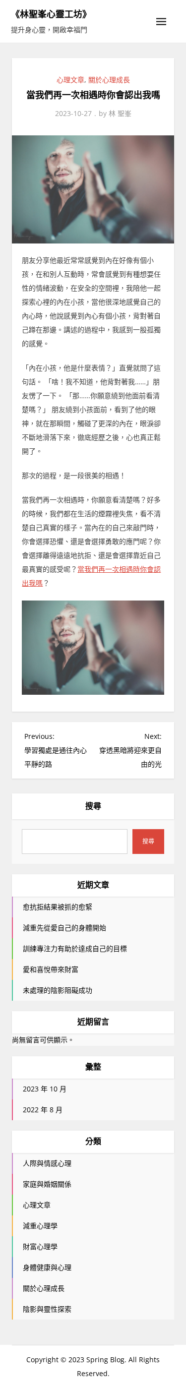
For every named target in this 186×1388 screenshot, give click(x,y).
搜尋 (93, 806)
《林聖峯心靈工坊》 (51, 14)
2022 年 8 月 (42, 1109)
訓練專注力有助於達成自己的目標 (75, 948)
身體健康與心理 (47, 1267)
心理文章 (70, 79)
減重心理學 (40, 1225)
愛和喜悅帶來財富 (50, 969)
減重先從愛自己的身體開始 (64, 927)
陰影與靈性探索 (47, 1309)
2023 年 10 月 (44, 1088)
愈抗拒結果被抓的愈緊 (57, 906)
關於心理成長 (109, 79)
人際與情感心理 (47, 1163)
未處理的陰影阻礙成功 (57, 990)
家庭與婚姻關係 (47, 1184)
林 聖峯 (120, 113)
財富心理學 (40, 1246)
